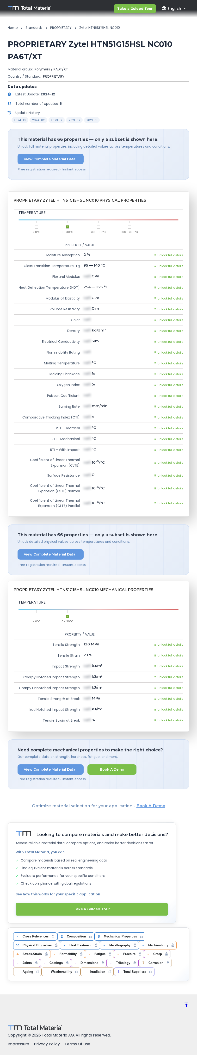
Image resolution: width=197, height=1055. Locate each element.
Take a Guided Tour (135, 9)
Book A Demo (112, 769)
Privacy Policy (47, 1044)
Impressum (18, 1044)
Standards (34, 27)
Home (13, 27)
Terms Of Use (77, 1044)
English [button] (171, 8)
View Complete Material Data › (51, 159)
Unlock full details (170, 255)
